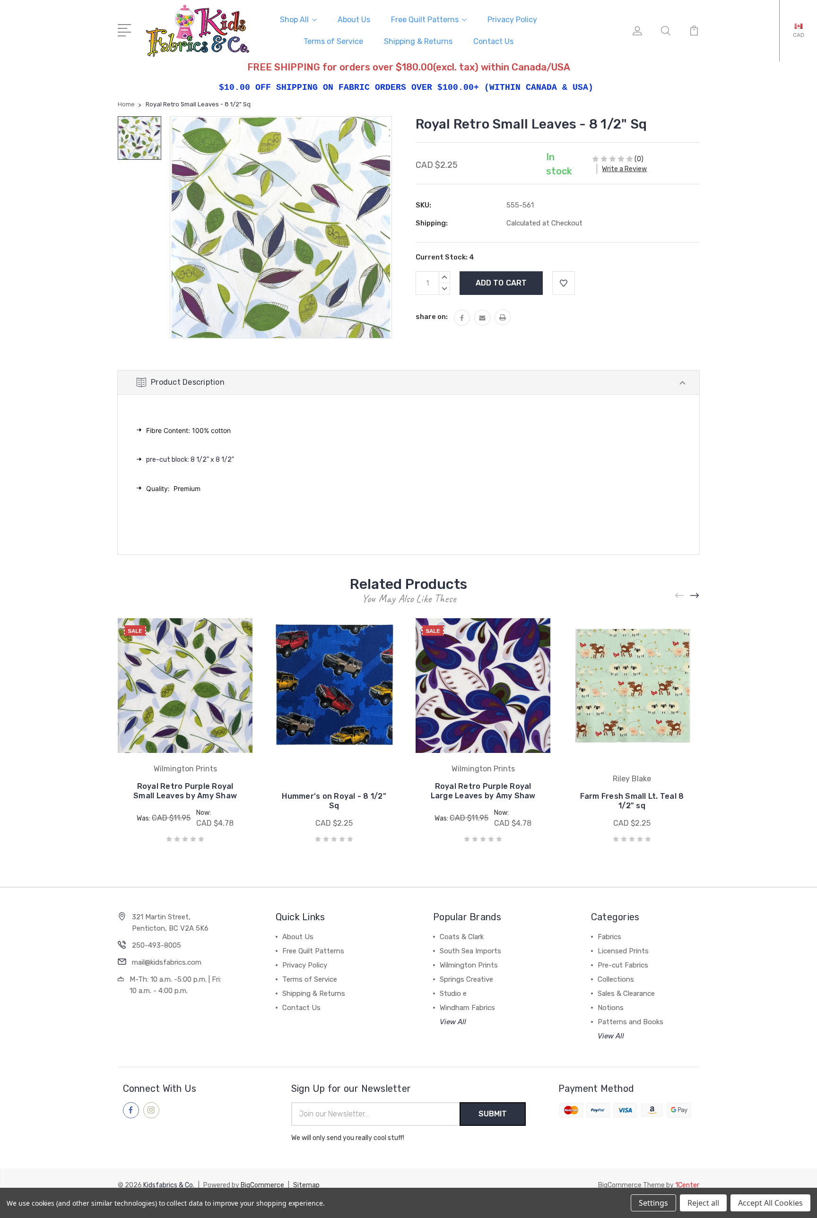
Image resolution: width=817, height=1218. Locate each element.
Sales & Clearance (626, 993)
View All (453, 1022)
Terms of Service (333, 41)
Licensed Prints (623, 951)
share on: (432, 316)
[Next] (695, 595)
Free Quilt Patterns (425, 19)
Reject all (703, 1203)
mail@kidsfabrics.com (166, 962)
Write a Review (624, 169)
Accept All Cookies (770, 1203)
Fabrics (609, 937)
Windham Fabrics (467, 1007)
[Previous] (680, 595)
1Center (687, 1185)
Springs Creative (466, 979)
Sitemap (306, 1185)
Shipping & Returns (418, 41)
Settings (653, 1203)
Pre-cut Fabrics (623, 965)
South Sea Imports (470, 951)
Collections (616, 979)
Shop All (294, 19)
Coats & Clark (462, 937)
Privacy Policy (512, 19)
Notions (611, 1007)
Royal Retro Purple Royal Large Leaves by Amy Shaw (483, 791)
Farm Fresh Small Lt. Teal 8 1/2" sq (632, 801)
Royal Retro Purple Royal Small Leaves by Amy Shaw (185, 791)
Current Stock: (445, 257)
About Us (354, 19)
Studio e (453, 993)
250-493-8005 (156, 945)
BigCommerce (262, 1185)
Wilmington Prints (469, 965)
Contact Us (493, 41)
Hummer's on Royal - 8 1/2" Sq (334, 801)
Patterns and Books (630, 1022)
